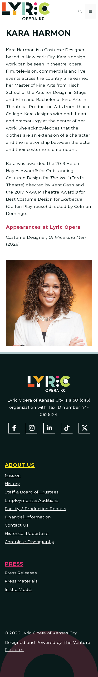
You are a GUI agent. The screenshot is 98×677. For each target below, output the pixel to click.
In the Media (18, 589)
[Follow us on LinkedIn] (49, 428)
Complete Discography (29, 541)
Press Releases (21, 572)
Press (14, 564)
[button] (80, 11)
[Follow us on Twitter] (84, 428)
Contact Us (17, 525)
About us (20, 465)
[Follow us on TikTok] (67, 428)
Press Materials (21, 580)
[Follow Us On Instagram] (31, 428)
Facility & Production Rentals (35, 508)
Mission (13, 475)
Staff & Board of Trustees (32, 491)
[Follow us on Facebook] (14, 428)
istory (14, 483)
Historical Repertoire (27, 533)
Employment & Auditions (32, 500)
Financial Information (28, 516)
